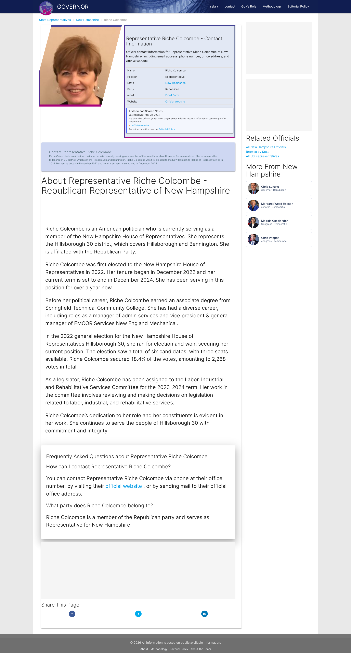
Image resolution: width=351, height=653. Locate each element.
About (144, 649)
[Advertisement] (138, 570)
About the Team (201, 649)
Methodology (272, 6)
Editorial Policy (298, 6)
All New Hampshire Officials (266, 147)
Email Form (172, 95)
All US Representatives (262, 156)
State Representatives (55, 20)
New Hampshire (87, 20)
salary (214, 6)
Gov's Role (249, 6)
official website (124, 486)
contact (230, 6)
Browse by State (258, 152)
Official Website (175, 101)
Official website (140, 125)
